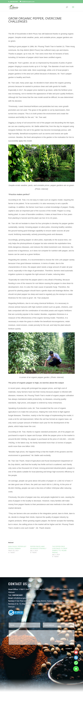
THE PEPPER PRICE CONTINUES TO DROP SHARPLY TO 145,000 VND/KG (59, 549)
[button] (76, 669)
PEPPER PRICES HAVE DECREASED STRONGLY (38, 547)
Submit (69, 649)
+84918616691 (14, 1)
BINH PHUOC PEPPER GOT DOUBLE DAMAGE (17, 547)
